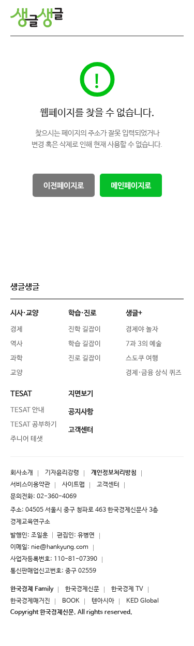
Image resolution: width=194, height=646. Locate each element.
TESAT (21, 394)
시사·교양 (24, 313)
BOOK (71, 601)
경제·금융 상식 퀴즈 (154, 373)
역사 (16, 344)
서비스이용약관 (30, 484)
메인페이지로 (130, 185)
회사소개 (21, 472)
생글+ (134, 313)
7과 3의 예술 (144, 344)
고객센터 (108, 484)
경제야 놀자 (142, 329)
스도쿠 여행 (142, 358)
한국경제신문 (82, 589)
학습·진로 (82, 313)
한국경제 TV (127, 589)
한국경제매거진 (30, 601)
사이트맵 (73, 484)
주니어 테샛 (26, 439)
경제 (16, 329)
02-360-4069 (57, 496)
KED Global (142, 601)
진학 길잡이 (84, 329)
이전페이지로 (63, 185)
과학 (16, 358)
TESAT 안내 (27, 410)
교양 (16, 373)
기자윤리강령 (62, 472)
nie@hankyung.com (59, 547)
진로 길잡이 (84, 358)
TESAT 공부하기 (33, 424)
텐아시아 (103, 601)
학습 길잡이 (84, 344)
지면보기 (80, 394)
